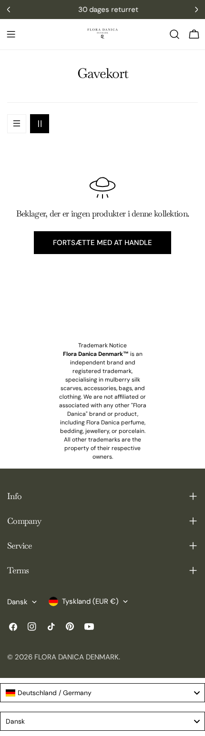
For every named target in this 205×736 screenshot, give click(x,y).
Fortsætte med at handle (102, 242)
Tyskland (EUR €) (90, 601)
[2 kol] (39, 123)
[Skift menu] (10, 34)
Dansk (17, 602)
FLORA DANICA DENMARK (76, 657)
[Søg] (174, 34)
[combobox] (102, 692)
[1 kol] (16, 123)
